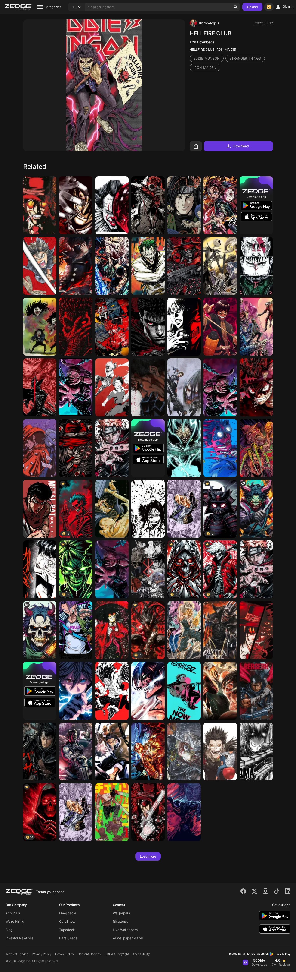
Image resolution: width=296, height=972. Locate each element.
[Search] (236, 7)
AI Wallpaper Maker (128, 938)
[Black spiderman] (184, 812)
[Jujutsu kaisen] (75, 387)
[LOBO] (75, 751)
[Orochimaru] (184, 205)
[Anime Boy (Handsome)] (75, 266)
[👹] (112, 327)
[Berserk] (75, 327)
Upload (252, 7)
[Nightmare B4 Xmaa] (220, 266)
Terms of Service (17, 954)
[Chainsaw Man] (112, 812)
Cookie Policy (64, 954)
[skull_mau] (39, 630)
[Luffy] (112, 691)
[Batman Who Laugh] (220, 630)
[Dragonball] (184, 630)
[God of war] (256, 266)
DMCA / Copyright (117, 954)
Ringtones (120, 921)
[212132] (39, 569)
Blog (9, 930)
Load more (148, 856)
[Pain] (112, 448)
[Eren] (184, 327)
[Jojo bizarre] (184, 509)
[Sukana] (112, 569)
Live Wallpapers (125, 930)
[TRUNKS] (75, 630)
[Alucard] (39, 205)
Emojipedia (67, 913)
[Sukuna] (220, 387)
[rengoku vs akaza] (148, 751)
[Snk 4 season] (184, 387)
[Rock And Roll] (39, 327)
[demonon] (256, 509)
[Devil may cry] (256, 327)
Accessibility (141, 954)
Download (241, 146)
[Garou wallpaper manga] (256, 751)
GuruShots (67, 921)
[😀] (220, 448)
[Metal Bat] (39, 509)
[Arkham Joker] (148, 266)
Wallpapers (121, 913)
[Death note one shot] (220, 751)
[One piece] (112, 266)
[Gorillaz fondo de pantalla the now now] (184, 691)
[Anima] (75, 691)
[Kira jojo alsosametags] (75, 812)
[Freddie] (256, 448)
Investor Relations (20, 938)
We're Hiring (15, 921)
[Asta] (39, 266)
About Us (13, 913)
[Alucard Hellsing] (75, 205)
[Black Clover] (256, 387)
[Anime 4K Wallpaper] (148, 205)
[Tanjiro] (220, 205)
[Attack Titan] (148, 691)
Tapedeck (67, 930)
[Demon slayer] (112, 751)
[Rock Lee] (220, 327)
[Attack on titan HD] (220, 691)
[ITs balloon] (112, 205)
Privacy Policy (42, 954)
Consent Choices (89, 954)
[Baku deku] (112, 387)
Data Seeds (68, 938)
